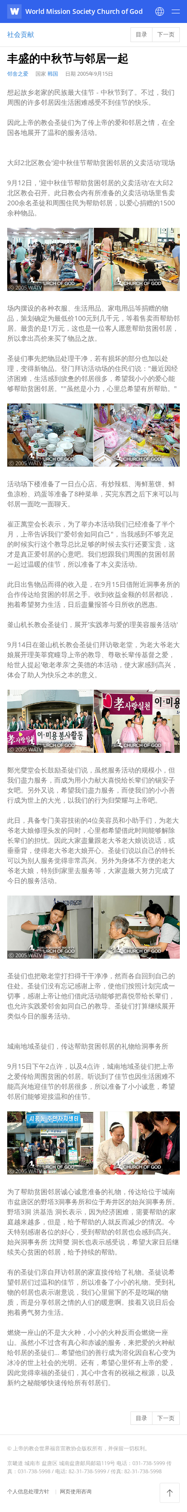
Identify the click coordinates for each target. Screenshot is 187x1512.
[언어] (159, 11)
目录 (141, 34)
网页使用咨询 (76, 1491)
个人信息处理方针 (29, 1491)
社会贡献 (20, 34)
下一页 (166, 34)
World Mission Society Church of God (84, 11)
